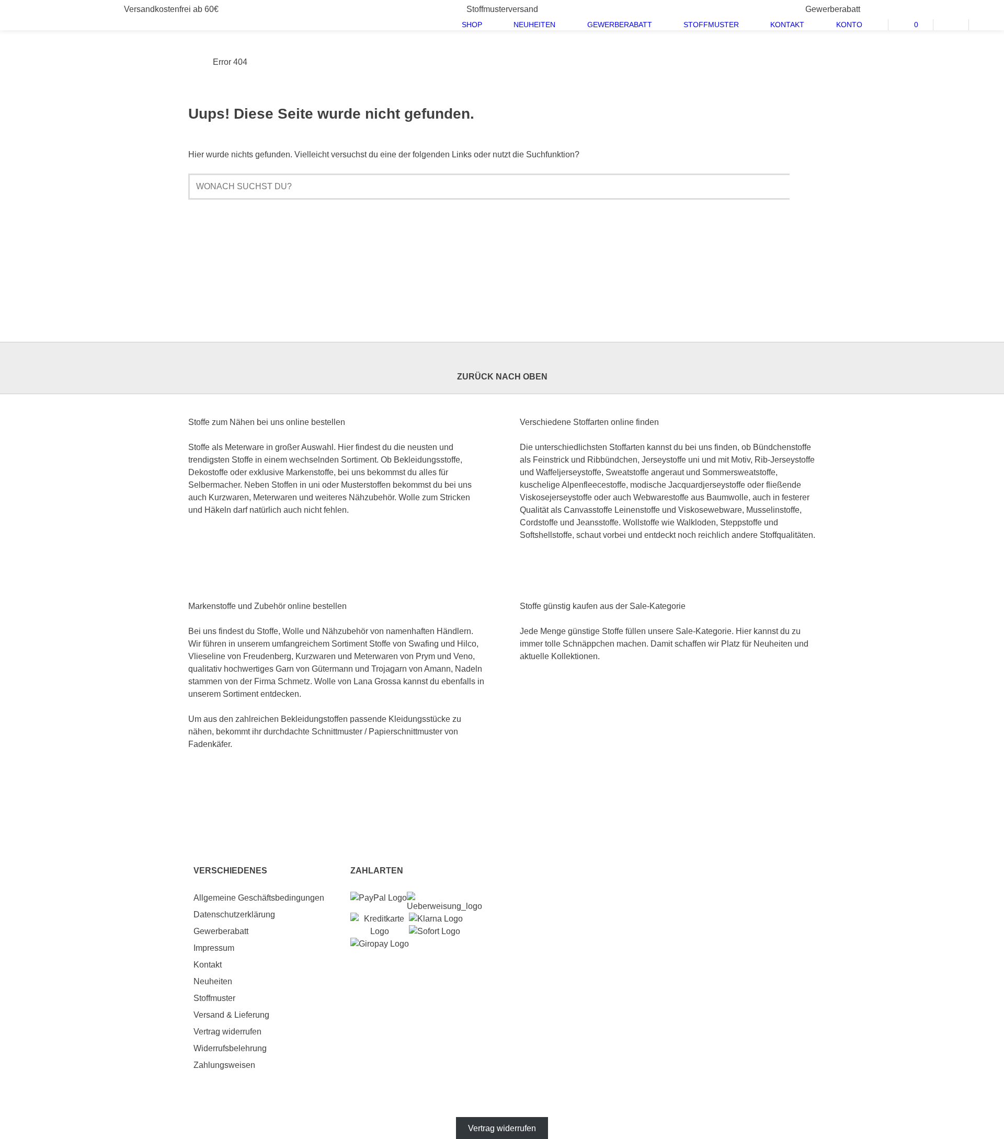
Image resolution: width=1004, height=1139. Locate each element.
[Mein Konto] (950, 23)
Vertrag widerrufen (227, 1031)
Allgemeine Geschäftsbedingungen (258, 897)
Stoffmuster (711, 24)
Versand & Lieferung (231, 1014)
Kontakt (787, 24)
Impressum (213, 948)
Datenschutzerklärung (234, 914)
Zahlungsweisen (224, 1065)
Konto (849, 24)
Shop (472, 24)
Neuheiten (534, 24)
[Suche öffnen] (986, 23)
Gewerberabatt (619, 24)
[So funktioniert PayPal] (378, 897)
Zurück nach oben (502, 376)
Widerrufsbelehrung (230, 1048)
